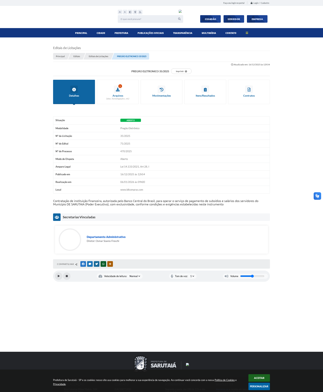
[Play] (58, 276)
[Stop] (66, 276)
